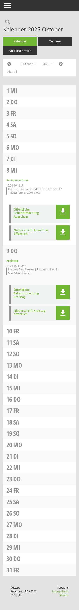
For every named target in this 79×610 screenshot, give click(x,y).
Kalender (20, 41)
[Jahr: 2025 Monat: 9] (9, 64)
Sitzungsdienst (59, 593)
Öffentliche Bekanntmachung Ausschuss (26, 213)
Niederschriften (20, 51)
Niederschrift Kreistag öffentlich (29, 312)
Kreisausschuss (17, 180)
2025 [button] (46, 64)
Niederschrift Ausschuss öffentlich (31, 232)
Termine (55, 41)
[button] (63, 212)
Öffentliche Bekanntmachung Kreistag (26, 293)
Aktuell (12, 72)
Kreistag (12, 261)
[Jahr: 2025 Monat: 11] (61, 64)
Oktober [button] (27, 64)
